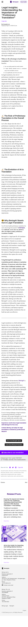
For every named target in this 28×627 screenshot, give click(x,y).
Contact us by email (8, 585)
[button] (10, 467)
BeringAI (22, 227)
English (24, 610)
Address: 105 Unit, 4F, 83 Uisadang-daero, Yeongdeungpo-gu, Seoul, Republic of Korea (13, 578)
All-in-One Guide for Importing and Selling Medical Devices (13, 546)
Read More (6, 520)
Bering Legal (5, 605)
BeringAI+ (12, 605)
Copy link (4, 21)
